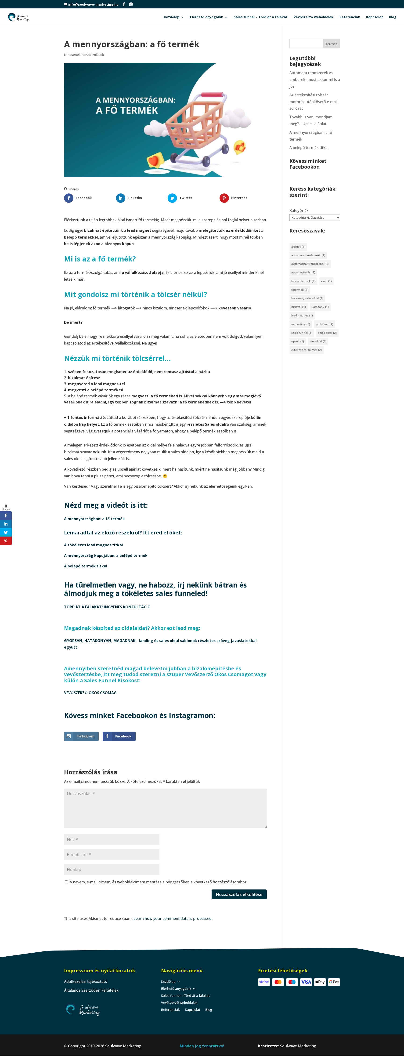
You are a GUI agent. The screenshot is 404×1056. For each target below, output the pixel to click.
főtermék (299, 290)
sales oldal (327, 333)
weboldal (318, 341)
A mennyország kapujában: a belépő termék (106, 555)
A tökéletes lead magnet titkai (93, 545)
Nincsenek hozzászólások (84, 54)
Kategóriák (299, 210)
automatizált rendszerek (310, 264)
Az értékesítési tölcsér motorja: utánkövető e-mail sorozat (313, 101)
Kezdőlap (171, 17)
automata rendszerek (308, 255)
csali (326, 281)
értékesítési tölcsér (306, 350)
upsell (297, 341)
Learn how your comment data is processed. (173, 918)
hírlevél (298, 307)
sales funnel (301, 333)
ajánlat (298, 247)
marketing (300, 324)
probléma (324, 324)
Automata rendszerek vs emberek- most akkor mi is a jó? (314, 79)
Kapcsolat (374, 17)
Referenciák (349, 17)
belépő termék (303, 281)
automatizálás (303, 272)
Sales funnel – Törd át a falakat (261, 17)
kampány (320, 307)
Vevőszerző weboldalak (313, 17)
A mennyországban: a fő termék (94, 518)
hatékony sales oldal (307, 298)
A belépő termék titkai (85, 566)
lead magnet (302, 315)
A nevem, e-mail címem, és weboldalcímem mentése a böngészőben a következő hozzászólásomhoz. (159, 882)
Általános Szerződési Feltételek (91, 990)
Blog (393, 17)
